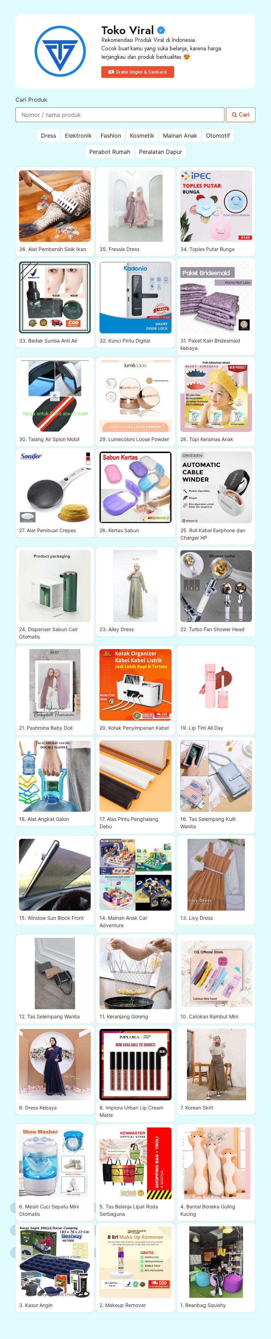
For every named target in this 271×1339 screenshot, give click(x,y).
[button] (137, 72)
